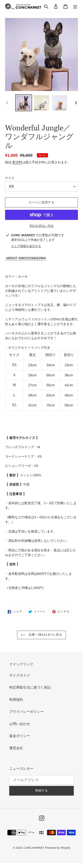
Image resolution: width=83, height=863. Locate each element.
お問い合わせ (19, 724)
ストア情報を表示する (26, 246)
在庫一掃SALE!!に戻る (45, 635)
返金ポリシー (19, 736)
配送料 (17, 162)
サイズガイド (19, 675)
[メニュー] (75, 6)
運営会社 (16, 748)
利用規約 (16, 699)
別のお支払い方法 (41, 226)
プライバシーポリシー (26, 711)
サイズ (9, 178)
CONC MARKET (34, 847)
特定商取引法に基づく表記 (30, 687)
